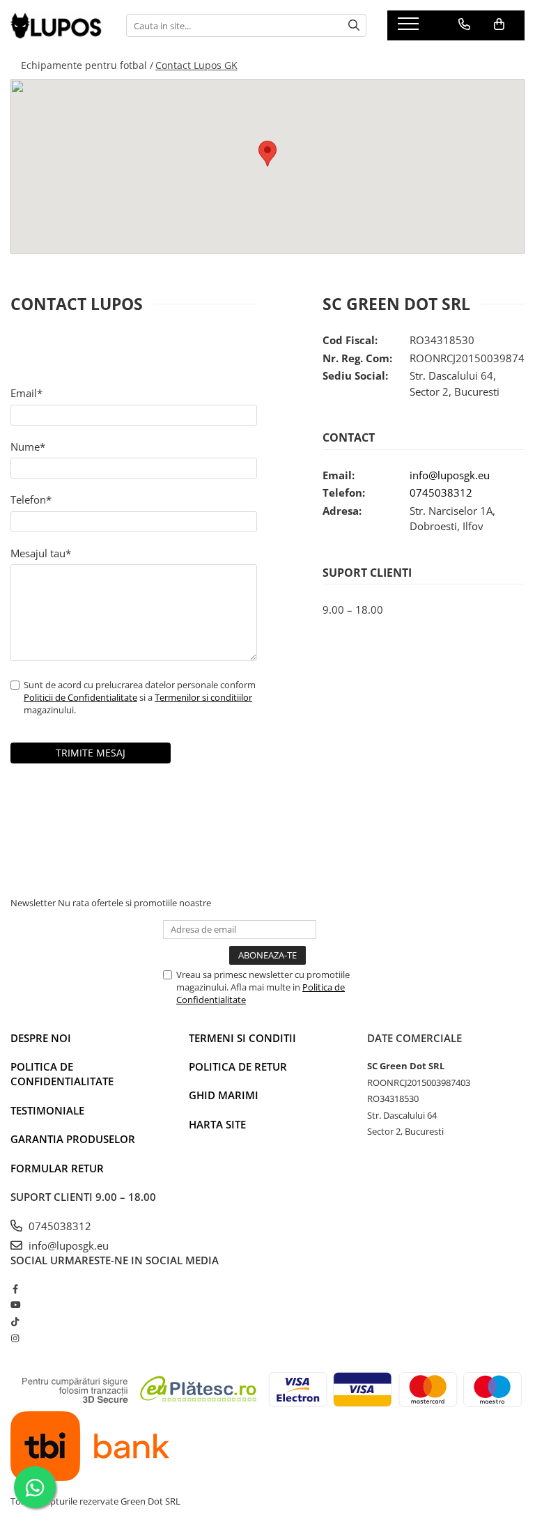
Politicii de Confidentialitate (80, 697)
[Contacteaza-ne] (464, 24)
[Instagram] (15, 1338)
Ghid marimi (223, 1095)
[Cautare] (353, 25)
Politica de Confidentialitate (62, 1073)
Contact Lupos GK (196, 65)
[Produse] (410, 27)
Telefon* (31, 499)
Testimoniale (47, 1110)
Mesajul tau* (40, 553)
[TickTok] (15, 1321)
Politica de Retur (238, 1066)
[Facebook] (15, 1288)
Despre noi (40, 1038)
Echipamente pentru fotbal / (87, 65)
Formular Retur (57, 1168)
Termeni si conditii (242, 1038)
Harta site (217, 1124)
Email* (26, 393)
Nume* (27, 446)
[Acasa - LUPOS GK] (57, 25)
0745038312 (441, 492)
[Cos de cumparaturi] (499, 24)
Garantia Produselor (72, 1139)
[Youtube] (15, 1304)
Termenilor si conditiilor (203, 697)
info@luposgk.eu (450, 475)
